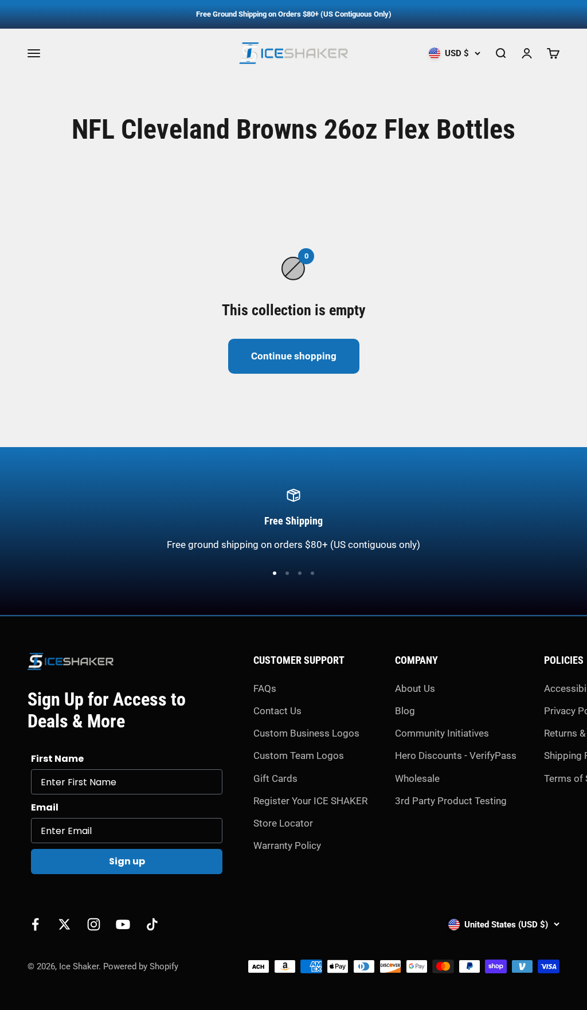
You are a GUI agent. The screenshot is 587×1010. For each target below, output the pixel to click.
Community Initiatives (442, 733)
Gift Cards (275, 778)
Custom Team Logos (298, 755)
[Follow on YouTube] (123, 924)
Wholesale (417, 778)
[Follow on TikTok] (152, 924)
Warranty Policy (287, 845)
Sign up (127, 861)
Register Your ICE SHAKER (310, 801)
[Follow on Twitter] (64, 924)
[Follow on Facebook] (35, 924)
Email (44, 807)
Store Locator (283, 823)
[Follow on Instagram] (93, 924)
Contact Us (277, 711)
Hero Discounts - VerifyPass (455, 755)
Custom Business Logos (306, 733)
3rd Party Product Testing (451, 801)
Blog (405, 711)
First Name (57, 758)
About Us (415, 688)
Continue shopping (293, 356)
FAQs (264, 688)
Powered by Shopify (140, 966)
